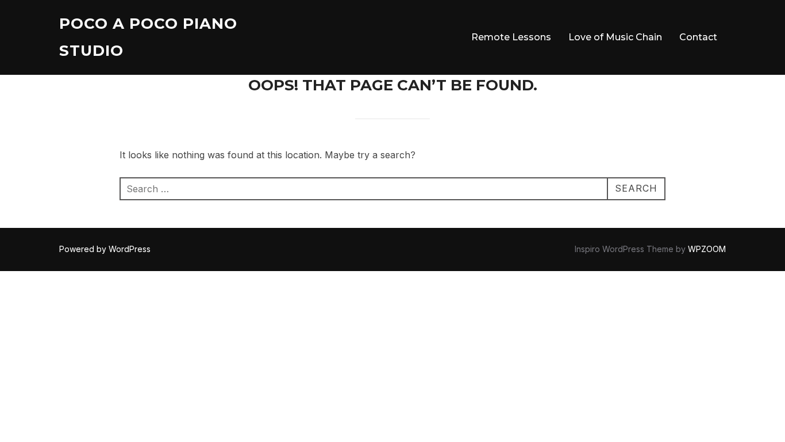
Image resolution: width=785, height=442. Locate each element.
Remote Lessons (511, 37)
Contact (698, 37)
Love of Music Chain (615, 37)
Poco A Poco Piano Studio (148, 37)
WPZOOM (707, 249)
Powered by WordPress (105, 249)
